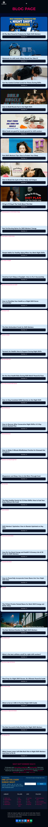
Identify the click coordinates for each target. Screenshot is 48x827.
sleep (15, 767)
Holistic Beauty (7, 802)
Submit (41, 783)
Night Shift (17, 764)
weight (14, 772)
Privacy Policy (39, 804)
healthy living (26, 770)
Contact (28, 801)
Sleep (19, 798)
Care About (29, 798)
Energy (19, 801)
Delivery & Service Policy (41, 802)
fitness (25, 767)
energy (22, 767)
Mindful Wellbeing (7, 799)
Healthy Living (7, 798)
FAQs (28, 799)
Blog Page (29, 804)
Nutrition (19, 799)
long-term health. (33, 767)
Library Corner (32, 772)
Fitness (19, 802)
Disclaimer (29, 802)
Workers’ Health (28, 764)
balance (17, 772)
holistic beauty (23, 772)
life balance (40, 770)
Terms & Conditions (40, 801)
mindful (31, 770)
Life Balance (6, 801)
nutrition (19, 767)
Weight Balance (7, 804)
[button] (26, 3)
